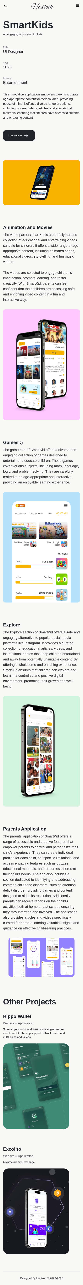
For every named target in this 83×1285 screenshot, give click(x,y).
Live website (15, 135)
